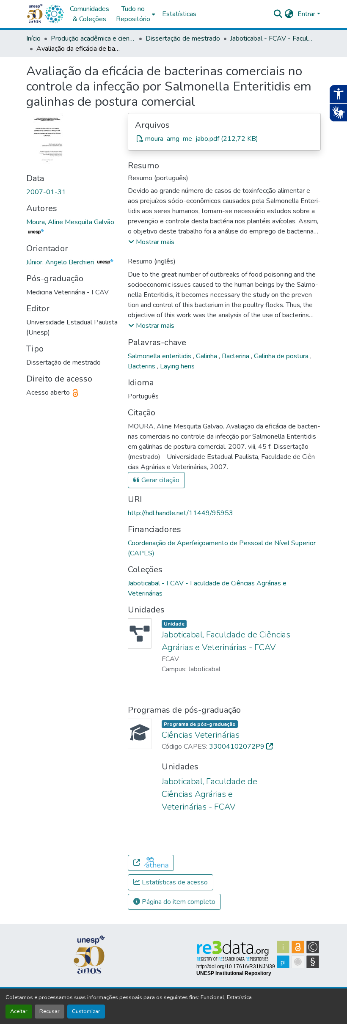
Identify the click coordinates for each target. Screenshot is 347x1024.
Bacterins (142, 366)
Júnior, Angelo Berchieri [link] (61, 262)
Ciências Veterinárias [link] (201, 735)
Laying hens (177, 366)
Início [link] (33, 38)
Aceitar (19, 1011)
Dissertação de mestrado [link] (183, 38)
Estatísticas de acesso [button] (174, 882)
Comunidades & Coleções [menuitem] (89, 14)
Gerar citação (159, 480)
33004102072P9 (237, 746)
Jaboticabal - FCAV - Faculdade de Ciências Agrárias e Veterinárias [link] (272, 38)
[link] (224, 139)
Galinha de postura (282, 356)
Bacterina (236, 356)
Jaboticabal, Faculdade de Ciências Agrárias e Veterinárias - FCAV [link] (209, 794)
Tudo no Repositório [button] (133, 14)
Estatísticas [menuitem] (179, 14)
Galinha (207, 356)
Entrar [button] (307, 14)
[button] (54, 14)
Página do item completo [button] (177, 901)
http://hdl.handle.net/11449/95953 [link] (180, 513)
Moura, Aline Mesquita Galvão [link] (70, 222)
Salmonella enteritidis (160, 356)
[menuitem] (135, 13)
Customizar (86, 1011)
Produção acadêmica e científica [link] (93, 38)
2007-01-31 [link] (46, 192)
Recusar (49, 1011)
